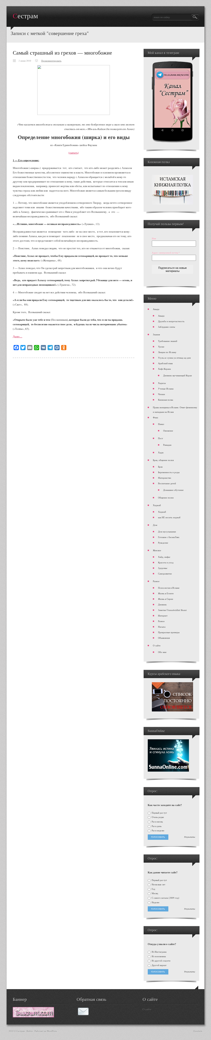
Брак (160, 466)
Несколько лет (158, 884)
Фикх (155, 417)
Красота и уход (165, 562)
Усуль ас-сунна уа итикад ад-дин (174, 357)
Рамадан (167, 444)
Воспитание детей (167, 483)
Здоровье (162, 568)
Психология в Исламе (168, 587)
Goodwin (197, 1031)
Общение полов (165, 497)
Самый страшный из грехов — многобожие (62, 52)
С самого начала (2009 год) (165, 897)
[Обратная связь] (83, 1015)
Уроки (161, 346)
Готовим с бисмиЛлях (168, 537)
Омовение (168, 430)
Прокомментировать (51, 60)
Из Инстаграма (158, 951)
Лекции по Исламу (167, 352)
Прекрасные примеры (168, 632)
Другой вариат (158, 965)
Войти (30, 1031)
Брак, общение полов (163, 460)
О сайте (157, 645)
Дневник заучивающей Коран (177, 375)
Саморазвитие (165, 573)
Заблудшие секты (166, 326)
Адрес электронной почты (166, 252)
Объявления (164, 637)
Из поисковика (158, 956)
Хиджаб (157, 505)
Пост (160, 438)
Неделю (155, 902)
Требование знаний (167, 341)
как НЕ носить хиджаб (169, 517)
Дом (155, 524)
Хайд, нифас (164, 556)
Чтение (161, 394)
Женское (157, 550)
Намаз (161, 424)
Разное (156, 581)
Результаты (189, 837)
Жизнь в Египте (166, 593)
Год (153, 889)
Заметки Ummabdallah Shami (172, 610)
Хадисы (162, 383)
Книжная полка (165, 399)
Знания (156, 334)
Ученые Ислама (165, 388)
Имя (154, 238)
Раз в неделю (157, 830)
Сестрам (25, 16)
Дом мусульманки (167, 531)
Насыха (161, 626)
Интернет (163, 615)
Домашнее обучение (173, 489)
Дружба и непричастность (171, 321)
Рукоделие (163, 542)
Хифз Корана (164, 368)
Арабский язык (165, 363)
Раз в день (156, 826)
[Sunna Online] (168, 770)
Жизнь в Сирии (165, 598)
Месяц (154, 893)
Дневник (162, 604)
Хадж (161, 452)
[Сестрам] (33, 1016)
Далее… (17, 336)
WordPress (52, 1031)
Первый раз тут (159, 812)
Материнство (164, 477)
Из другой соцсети (160, 960)
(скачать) (73, 152)
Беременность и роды (168, 472)
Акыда (156, 309)
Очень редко (157, 817)
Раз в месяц (157, 821)
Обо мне (162, 652)
